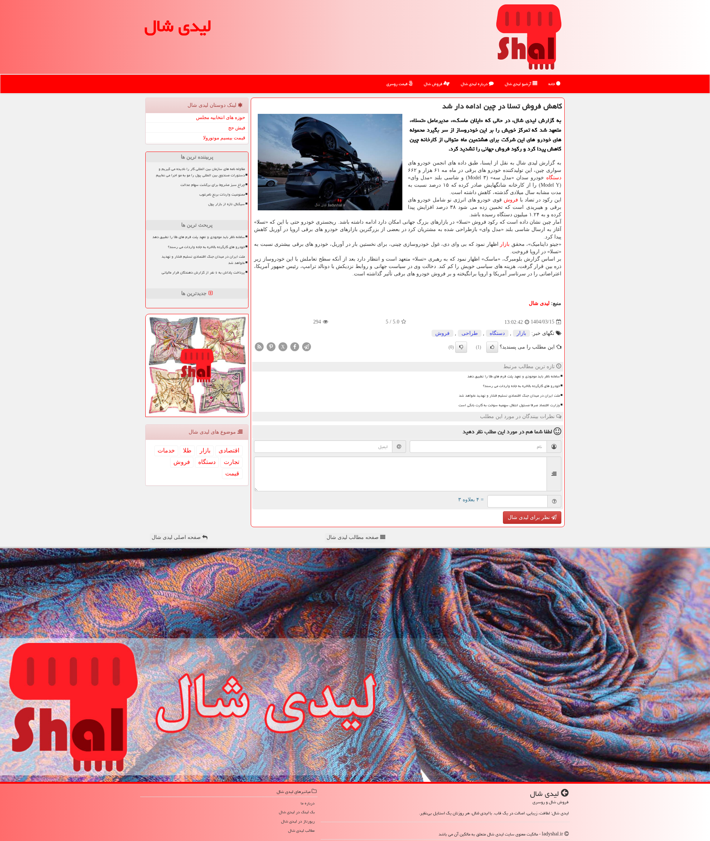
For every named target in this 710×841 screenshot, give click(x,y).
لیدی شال (178, 26)
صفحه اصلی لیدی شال (177, 537)
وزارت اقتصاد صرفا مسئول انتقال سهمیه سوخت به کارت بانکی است (509, 405)
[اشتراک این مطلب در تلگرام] (306, 346)
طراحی (470, 333)
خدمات (166, 450)
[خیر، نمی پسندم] (461, 347)
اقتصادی (229, 450)
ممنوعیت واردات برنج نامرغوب (222, 194)
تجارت (231, 462)
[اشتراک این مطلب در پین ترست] (271, 346)
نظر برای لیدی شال (529, 517)
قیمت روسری (397, 84)
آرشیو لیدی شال (518, 84)
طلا (187, 450)
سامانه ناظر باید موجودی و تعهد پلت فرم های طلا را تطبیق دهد (513, 376)
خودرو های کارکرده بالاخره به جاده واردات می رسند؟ (521, 386)
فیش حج (236, 127)
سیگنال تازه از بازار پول (226, 204)
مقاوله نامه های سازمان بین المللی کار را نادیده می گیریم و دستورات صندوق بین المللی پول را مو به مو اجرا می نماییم (200, 172)
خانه (552, 84)
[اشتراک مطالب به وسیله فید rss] (259, 346)
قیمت (232, 473)
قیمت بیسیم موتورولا (224, 137)
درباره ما (308, 803)
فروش (511, 200)
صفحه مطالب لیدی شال (353, 537)
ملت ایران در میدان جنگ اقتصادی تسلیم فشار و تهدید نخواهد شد (509, 395)
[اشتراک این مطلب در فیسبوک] (295, 346)
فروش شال (433, 84)
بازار (505, 244)
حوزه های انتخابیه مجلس (220, 117)
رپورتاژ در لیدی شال (298, 821)
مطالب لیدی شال (301, 830)
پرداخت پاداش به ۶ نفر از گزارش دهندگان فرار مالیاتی (203, 272)
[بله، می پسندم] (492, 347)
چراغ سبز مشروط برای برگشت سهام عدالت (212, 185)
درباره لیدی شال (475, 84)
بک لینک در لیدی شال (297, 812)
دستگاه (553, 177)
